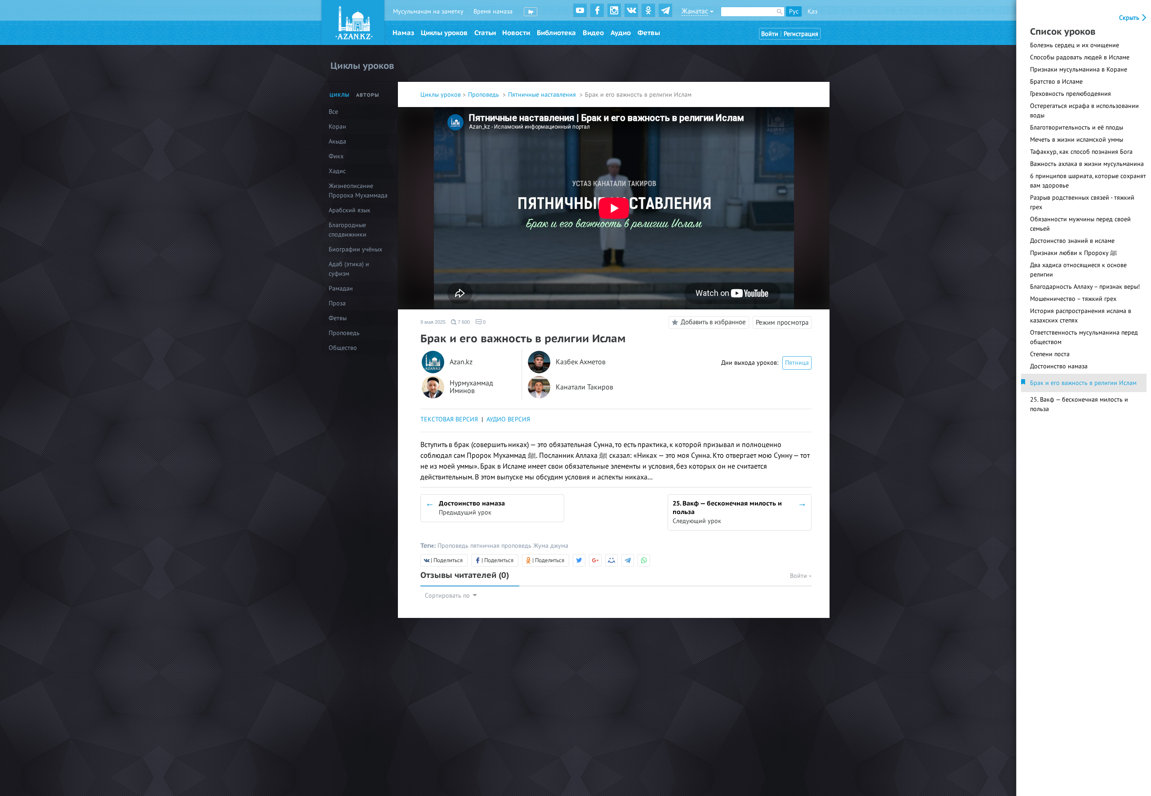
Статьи (485, 33)
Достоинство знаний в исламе (1072, 241)
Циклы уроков (444, 33)
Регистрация (801, 34)
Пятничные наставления (543, 94)
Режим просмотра (782, 322)
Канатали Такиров (584, 387)
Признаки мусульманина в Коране (1078, 69)
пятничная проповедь (501, 546)
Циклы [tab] (340, 95)
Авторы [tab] (367, 95)
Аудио (621, 33)
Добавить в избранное (713, 322)
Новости (516, 33)
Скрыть (1130, 18)
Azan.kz (461, 362)
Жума (541, 546)
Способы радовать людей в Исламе (1079, 57)
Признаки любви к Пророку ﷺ (1073, 253)
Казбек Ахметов (581, 362)
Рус (794, 11)
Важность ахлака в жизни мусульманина (1087, 164)
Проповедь (484, 94)
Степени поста (1050, 354)
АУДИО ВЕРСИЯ (508, 419)
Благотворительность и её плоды (1076, 127)
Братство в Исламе (1056, 81)
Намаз (403, 33)
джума (559, 546)
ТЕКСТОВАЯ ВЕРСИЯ (449, 419)
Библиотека (556, 33)
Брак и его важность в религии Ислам (1083, 383)
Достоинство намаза (1059, 366)
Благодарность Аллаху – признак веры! (1085, 287)
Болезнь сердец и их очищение (1074, 45)
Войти (769, 34)
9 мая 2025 (433, 322)
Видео (593, 33)
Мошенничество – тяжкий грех (1073, 299)
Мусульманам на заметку (428, 11)
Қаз (812, 11)
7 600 (463, 322)
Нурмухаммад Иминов (471, 387)
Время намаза (493, 11)
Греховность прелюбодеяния (1070, 94)
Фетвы (649, 33)
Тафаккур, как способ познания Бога (1081, 152)
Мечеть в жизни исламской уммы (1076, 139)
